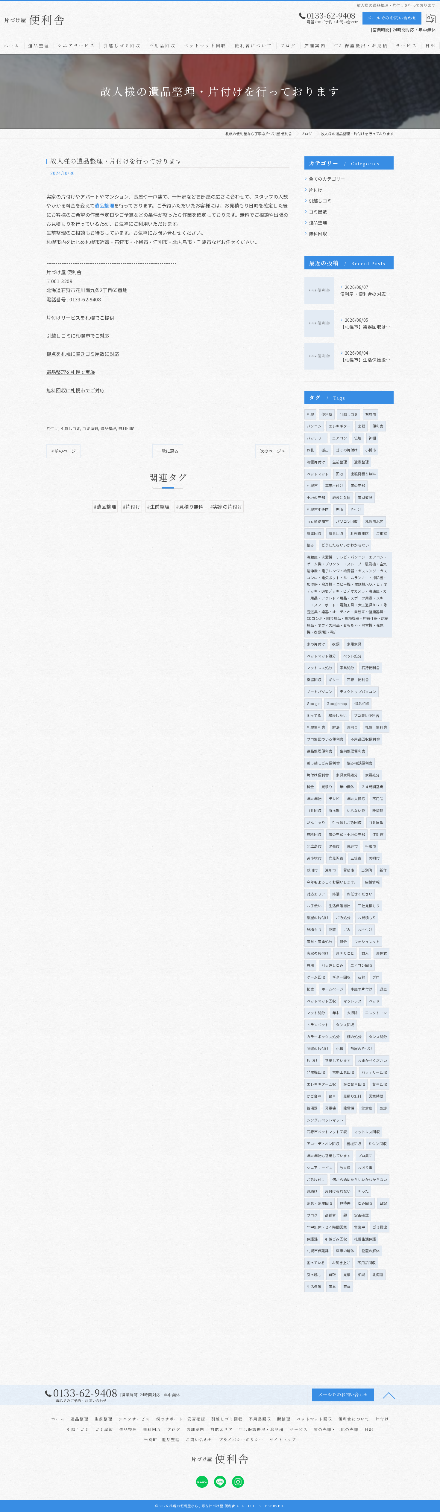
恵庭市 (352, 846)
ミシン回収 (377, 1143)
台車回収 (379, 1084)
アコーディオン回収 (323, 1143)
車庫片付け (334, 485)
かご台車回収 (354, 1084)
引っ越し (314, 1274)
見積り (327, 786)
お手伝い (314, 905)
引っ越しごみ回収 (347, 822)
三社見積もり (369, 905)
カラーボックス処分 (323, 1036)
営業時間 (376, 1095)
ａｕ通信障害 (318, 521)
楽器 (361, 425)
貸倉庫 (366, 1107)
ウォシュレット (367, 941)
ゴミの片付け (347, 449)
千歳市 (370, 846)
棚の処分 (354, 1036)
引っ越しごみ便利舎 (323, 762)
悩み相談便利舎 (359, 762)
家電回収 (314, 533)
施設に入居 (341, 497)
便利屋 (327, 414)
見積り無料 (352, 1095)
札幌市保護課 (318, 1250)
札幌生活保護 (365, 1238)
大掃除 (352, 1012)
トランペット (318, 1024)
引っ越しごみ (332, 965)
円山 (339, 509)
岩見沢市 (336, 857)
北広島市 (314, 846)
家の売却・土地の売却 (347, 834)
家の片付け (316, 643)
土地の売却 (316, 497)
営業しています (338, 1060)
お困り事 (365, 1167)
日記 (383, 1203)
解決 (335, 727)
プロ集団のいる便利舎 (325, 738)
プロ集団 (365, 1155)
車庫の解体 (345, 1250)
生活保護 (314, 1286)
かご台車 (314, 1095)
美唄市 (374, 857)
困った (363, 1191)
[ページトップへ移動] (389, 1395)
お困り (352, 727)
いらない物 (356, 810)
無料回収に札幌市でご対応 (75, 390)
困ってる (314, 715)
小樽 (339, 1048)
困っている (316, 1262)
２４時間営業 (372, 786)
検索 (310, 988)
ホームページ (332, 988)
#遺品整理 (105, 506)
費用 (310, 965)
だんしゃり (316, 822)
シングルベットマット (325, 1119)
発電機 (330, 1107)
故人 (365, 953)
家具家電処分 (347, 774)
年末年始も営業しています (329, 1155)
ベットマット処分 (321, 655)
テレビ (334, 798)
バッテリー (316, 437)
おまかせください (372, 1060)
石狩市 (370, 414)
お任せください (359, 893)
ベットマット (318, 473)
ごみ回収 (365, 1203)
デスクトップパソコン (358, 691)
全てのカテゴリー (327, 179)
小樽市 (370, 449)
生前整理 (339, 461)
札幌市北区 (374, 521)
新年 (383, 869)
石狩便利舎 (371, 667)
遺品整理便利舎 (319, 750)
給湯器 (312, 1107)
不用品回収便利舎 (365, 738)
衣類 (335, 643)
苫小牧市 (314, 857)
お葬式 (381, 953)
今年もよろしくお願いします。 (332, 881)
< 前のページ (63, 451)
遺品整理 (104, 205)
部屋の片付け (318, 917)
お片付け (365, 929)
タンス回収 (345, 1024)
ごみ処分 (343, 917)
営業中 (359, 1226)
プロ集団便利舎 (366, 715)
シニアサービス (319, 1167)
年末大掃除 (356, 798)
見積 (347, 1274)
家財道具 (365, 497)
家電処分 (372, 774)
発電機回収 (316, 1072)
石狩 (361, 976)
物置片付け (316, 461)
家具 (332, 1286)
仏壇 (357, 437)
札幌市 (312, 485)
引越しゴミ (70, 428)
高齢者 (330, 1214)
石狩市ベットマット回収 (327, 1131)
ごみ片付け (316, 1179)
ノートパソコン (319, 691)
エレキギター (340, 425)
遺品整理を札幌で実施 (70, 372)
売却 (383, 1107)
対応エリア (316, 893)
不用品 (377, 798)
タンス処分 (378, 1036)
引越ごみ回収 (336, 1238)
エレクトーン (376, 1012)
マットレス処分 (319, 667)
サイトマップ (283, 1439)
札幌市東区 (360, 533)
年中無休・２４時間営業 (327, 1226)
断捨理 (377, 810)
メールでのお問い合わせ (392, 18)
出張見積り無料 (363, 473)
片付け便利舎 (318, 774)
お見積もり (367, 917)
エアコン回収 (361, 965)
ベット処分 (352, 655)
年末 (335, 1012)
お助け (312, 1191)
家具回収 (336, 533)
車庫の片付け (361, 988)
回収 (339, 473)
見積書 (345, 1203)
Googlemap (337, 703)
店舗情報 (372, 881)
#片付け (131, 506)
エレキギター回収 (321, 1084)
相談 (361, 1274)
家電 (347, 1286)
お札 (310, 449)
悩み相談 (361, 703)
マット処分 (316, 1012)
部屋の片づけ (361, 1048)
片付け (52, 428)
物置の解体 (371, 1250)
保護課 (312, 1238)
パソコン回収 (347, 521)
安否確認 (361, 1214)
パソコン (314, 425)
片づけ (312, 1060)
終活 (335, 893)
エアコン (339, 437)
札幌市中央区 (318, 509)
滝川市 (330, 869)
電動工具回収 (343, 1072)
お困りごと (345, 953)
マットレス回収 (367, 1131)
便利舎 (377, 425)
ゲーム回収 (316, 976)
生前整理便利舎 (352, 750)
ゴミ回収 (314, 810)
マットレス (352, 1000)
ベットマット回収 (321, 1000)
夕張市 (334, 846)
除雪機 (348, 1107)
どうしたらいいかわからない (345, 544)
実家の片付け (318, 953)
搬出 (325, 449)
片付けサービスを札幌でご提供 (80, 317)
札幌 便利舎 (376, 727)
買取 (332, 1274)
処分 (343, 941)
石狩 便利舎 (358, 679)
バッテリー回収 (374, 1072)
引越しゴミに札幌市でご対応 (78, 335)
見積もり (314, 929)
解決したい (337, 715)
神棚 (372, 437)
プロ (376, 976)
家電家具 (354, 643)
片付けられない (338, 1191)
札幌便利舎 (316, 727)
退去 (383, 988)
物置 (332, 929)
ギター (334, 679)
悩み (310, 544)
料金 (310, 786)
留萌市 (348, 869)
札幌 (310, 414)
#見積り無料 (189, 506)
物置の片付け (318, 1048)
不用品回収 (366, 1262)
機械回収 (354, 1143)
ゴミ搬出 (379, 1226)
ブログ (312, 1214)
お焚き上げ (341, 1262)
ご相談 (381, 533)
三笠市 (356, 857)
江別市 (377, 834)
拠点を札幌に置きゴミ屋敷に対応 (82, 353)
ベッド (374, 1000)
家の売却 (358, 485)
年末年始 (314, 798)
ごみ (347, 929)
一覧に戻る (167, 451)
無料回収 (126, 428)
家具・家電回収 (319, 1203)
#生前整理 (158, 506)
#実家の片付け (226, 506)
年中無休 (346, 786)
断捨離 (334, 810)
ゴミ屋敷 (90, 428)
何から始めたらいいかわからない (359, 1179)
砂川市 (312, 869)
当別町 (366, 869)
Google (313, 703)
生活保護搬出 (340, 905)
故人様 (345, 1167)
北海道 (377, 1274)
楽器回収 (314, 679)
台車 (332, 1095)
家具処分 (347, 667)
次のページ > (272, 451)
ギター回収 (341, 976)
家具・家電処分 (319, 941)
